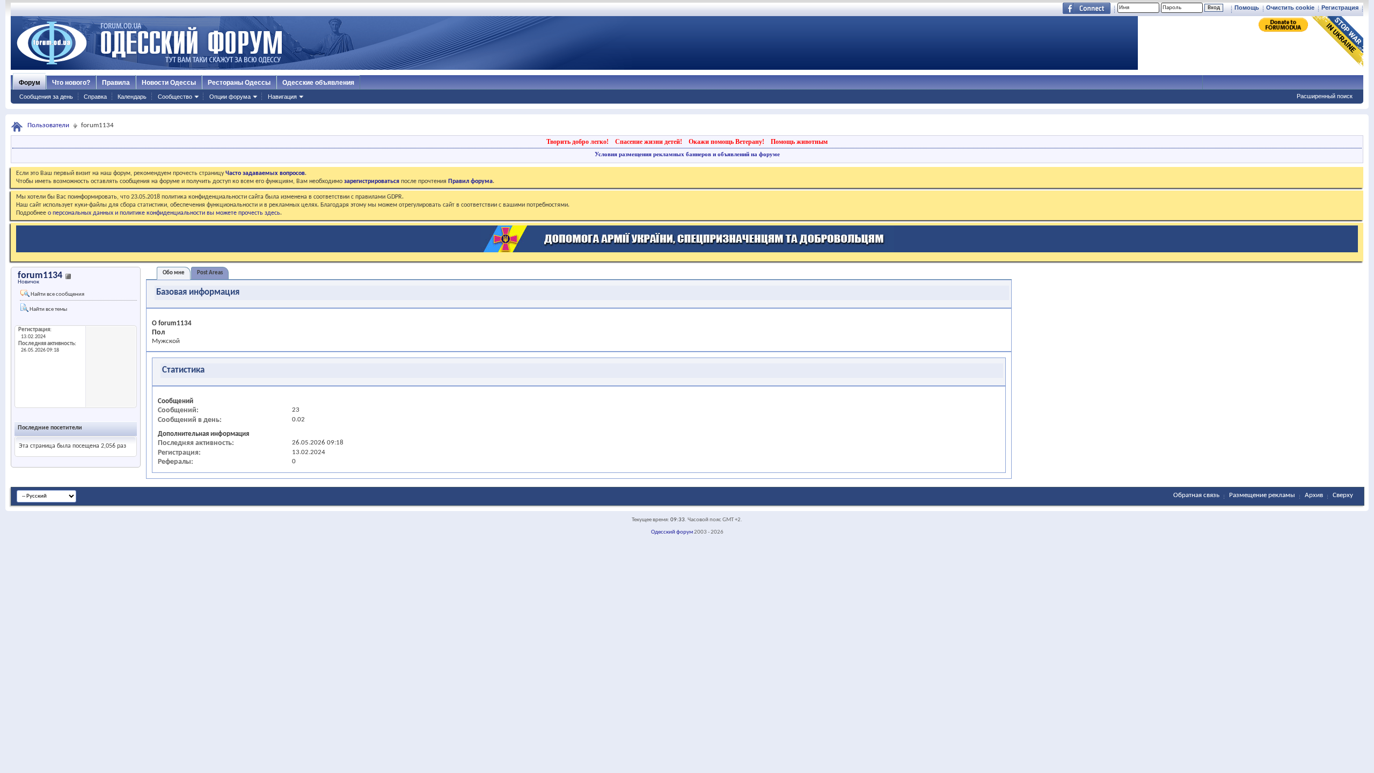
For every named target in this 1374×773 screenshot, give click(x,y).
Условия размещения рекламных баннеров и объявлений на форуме (687, 154)
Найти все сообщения (57, 294)
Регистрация (1339, 7)
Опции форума (230, 96)
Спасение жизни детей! (648, 141)
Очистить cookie (1290, 7)
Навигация (282, 96)
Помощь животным (799, 141)
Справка (95, 96)
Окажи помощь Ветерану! (726, 141)
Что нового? (71, 82)
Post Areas (210, 273)
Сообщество (175, 96)
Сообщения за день (46, 96)
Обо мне (174, 273)
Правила (116, 82)
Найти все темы (47, 309)
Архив (1314, 495)
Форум (29, 82)
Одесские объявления (318, 82)
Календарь (132, 96)
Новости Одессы (169, 82)
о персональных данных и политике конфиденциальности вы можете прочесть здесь (164, 213)
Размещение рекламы (1262, 495)
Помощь (1246, 7)
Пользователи (48, 125)
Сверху (1343, 495)
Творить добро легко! (577, 141)
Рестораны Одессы (239, 82)
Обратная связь (1196, 495)
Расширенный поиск (1325, 96)
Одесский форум (672, 532)
